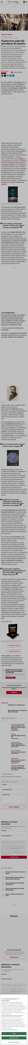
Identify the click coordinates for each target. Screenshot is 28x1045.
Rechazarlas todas (14, 1038)
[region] (14, 1019)
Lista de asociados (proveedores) (9, 1029)
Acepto (14, 1033)
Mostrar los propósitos (14, 1042)
